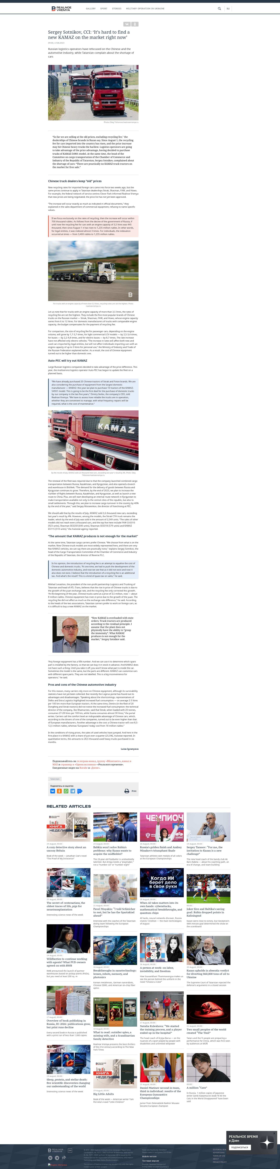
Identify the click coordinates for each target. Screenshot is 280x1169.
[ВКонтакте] (127, 24)
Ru (228, 8)
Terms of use (219, 1156)
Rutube (83, 767)
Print (134, 791)
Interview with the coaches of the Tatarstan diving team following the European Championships (114, 917)
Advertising (219, 1153)
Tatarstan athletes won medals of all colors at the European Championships (161, 853)
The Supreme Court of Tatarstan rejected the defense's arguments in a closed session (208, 978)
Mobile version (149, 1156)
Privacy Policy (220, 1162)
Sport (103, 8)
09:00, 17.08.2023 (56, 43)
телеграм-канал (86, 761)
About (216, 1159)
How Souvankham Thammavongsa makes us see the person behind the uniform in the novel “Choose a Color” (161, 974)
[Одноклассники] (135, 24)
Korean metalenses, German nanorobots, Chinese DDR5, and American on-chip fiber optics (115, 979)
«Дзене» (95, 767)
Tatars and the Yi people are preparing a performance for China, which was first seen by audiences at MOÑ (208, 1036)
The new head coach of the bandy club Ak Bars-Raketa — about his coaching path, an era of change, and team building (208, 856)
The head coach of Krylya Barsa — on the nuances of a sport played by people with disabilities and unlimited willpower (161, 1034)
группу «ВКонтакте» (109, 761)
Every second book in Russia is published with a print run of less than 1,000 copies (68, 1028)
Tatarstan (55, 779)
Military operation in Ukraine (145, 8)
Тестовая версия (150, 1160)
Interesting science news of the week (66, 908)
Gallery (91, 8)
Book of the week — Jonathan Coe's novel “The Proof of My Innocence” (67, 853)
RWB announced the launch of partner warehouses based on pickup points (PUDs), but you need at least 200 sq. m (68, 967)
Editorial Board (221, 1150)
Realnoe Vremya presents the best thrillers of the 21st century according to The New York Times (114, 1041)
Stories (116, 8)
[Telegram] (72, 791)
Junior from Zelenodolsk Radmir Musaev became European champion (160, 1096)
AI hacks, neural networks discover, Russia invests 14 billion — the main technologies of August (161, 913)
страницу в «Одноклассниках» (79, 764)
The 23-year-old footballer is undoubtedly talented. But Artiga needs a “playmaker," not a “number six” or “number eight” (113, 856)
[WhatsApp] (66, 791)
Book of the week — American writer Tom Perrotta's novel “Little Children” (113, 1097)
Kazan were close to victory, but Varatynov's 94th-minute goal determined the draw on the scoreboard (208, 917)
